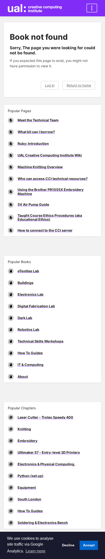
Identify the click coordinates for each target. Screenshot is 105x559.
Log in (49, 85)
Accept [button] (89, 545)
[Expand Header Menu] (91, 8)
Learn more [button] (35, 551)
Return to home (79, 85)
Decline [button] (68, 545)
